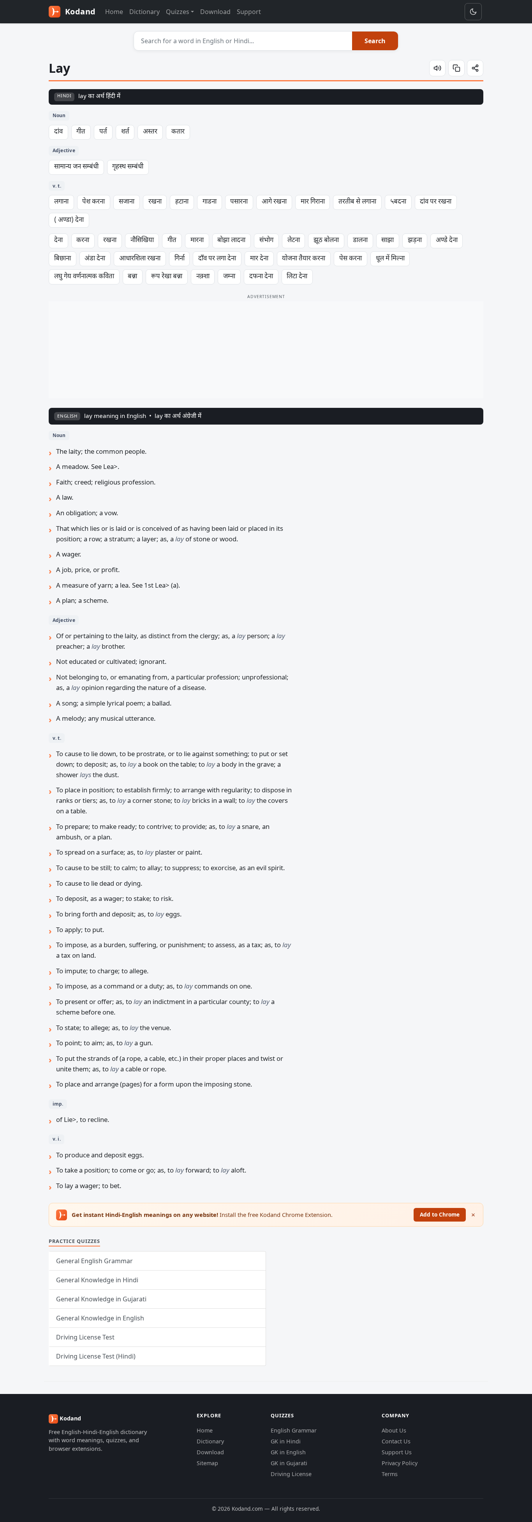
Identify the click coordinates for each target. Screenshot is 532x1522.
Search (375, 41)
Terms (390, 1474)
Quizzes (177, 11)
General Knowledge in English (100, 1318)
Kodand (79, 11)
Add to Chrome (440, 1214)
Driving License (291, 1474)
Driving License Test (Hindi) (96, 1356)
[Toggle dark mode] (473, 11)
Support (249, 11)
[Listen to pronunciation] (437, 68)
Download (215, 11)
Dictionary (144, 11)
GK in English (288, 1452)
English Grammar (294, 1430)
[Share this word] (475, 68)
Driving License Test (85, 1337)
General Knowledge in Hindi (97, 1280)
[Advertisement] (266, 349)
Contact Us (396, 1441)
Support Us (397, 1452)
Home (114, 11)
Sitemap (207, 1463)
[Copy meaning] (456, 68)
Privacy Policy (399, 1463)
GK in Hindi (286, 1441)
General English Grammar (94, 1261)
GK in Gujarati (289, 1463)
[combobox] (243, 41)
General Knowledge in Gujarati (101, 1299)
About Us (394, 1430)
